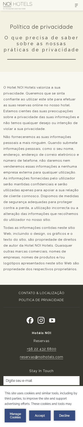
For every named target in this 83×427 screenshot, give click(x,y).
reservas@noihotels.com (41, 357)
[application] (41, 406)
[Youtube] (52, 319)
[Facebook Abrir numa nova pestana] (30, 319)
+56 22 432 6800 (41, 349)
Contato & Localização (41, 293)
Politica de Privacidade (41, 300)
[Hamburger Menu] (75, 5)
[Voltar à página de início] (17, 5)
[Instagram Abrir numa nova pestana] (41, 319)
